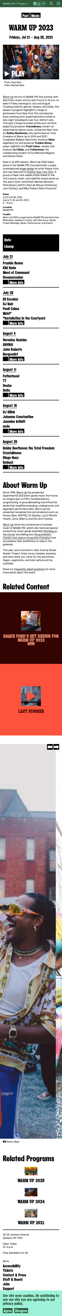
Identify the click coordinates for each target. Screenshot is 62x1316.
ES (44, 3)
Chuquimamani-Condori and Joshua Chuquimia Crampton (27, 535)
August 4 (9, 333)
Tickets (8, 1270)
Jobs (6, 1284)
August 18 (10, 405)
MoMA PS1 (9, 3)
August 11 (9, 369)
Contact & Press (14, 1274)
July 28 (8, 292)
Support (8, 1288)
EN (39, 3)
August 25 (10, 441)
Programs (23, 3)
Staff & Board (12, 1279)
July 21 (8, 256)
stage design (27, 168)
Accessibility (12, 1265)
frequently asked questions (29, 569)
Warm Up (8, 97)
